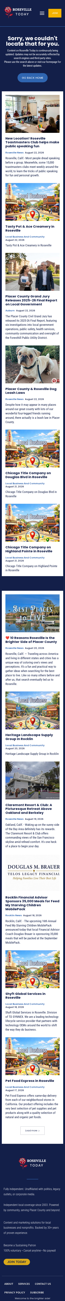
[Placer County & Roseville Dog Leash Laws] (32, 364)
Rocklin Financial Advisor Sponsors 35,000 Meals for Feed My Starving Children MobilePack (32, 903)
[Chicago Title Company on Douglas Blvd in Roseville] (32, 448)
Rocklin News (13, 915)
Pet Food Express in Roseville (29, 1080)
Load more (31, 1130)
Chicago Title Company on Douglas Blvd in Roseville (28, 475)
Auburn (10, 310)
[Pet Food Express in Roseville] (32, 1056)
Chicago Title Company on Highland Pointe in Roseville (28, 549)
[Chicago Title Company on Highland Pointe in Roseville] (32, 523)
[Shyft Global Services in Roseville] (32, 969)
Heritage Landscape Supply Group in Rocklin (29, 737)
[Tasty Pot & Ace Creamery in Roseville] (32, 202)
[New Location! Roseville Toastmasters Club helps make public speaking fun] (32, 114)
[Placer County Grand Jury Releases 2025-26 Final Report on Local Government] (32, 272)
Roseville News (14, 152)
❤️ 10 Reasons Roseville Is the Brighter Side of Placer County (31, 640)
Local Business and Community (25, 236)
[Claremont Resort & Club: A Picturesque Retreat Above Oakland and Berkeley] (32, 780)
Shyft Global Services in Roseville (25, 995)
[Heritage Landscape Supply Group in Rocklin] (32, 710)
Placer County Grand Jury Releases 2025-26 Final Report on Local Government (31, 300)
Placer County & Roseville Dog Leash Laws (31, 391)
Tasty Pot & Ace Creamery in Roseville (29, 228)
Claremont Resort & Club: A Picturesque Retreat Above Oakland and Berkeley (28, 809)
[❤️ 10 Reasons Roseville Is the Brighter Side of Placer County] (32, 613)
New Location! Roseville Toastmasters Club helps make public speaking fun (32, 142)
